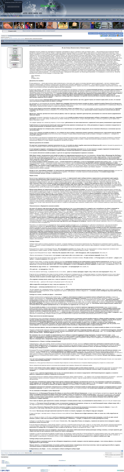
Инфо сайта (5, 461)
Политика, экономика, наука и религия (16, 38)
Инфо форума (5, 463)
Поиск (117, 33)
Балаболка (62, 460)
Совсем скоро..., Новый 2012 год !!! (31, 30)
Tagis (3, 460)
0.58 (15, 58)
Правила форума (110, 33)
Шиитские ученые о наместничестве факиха (33, 38)
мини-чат (3, 468)
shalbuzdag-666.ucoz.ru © (63, 465)
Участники (101, 33)
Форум (2, 38)
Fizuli (15, 45)
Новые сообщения (93, 33)
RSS (120, 16)
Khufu (11, 37)
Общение (6, 38)
